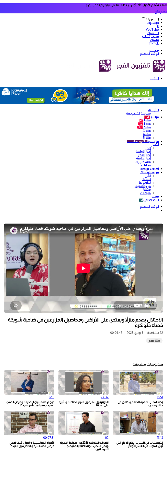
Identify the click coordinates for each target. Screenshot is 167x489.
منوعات (145, 193)
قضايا (147, 189)
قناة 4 (147, 134)
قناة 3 (147, 130)
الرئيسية (153, 110)
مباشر (151, 117)
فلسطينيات (143, 162)
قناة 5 (147, 137)
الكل (148, 148)
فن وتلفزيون (142, 186)
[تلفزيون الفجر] (113, 71)
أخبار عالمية (143, 158)
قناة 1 (145, 120)
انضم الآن (161, 11)
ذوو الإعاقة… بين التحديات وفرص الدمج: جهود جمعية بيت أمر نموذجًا (30, 403)
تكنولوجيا (145, 182)
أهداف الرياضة (149, 168)
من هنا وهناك (149, 172)
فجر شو (143, 141)
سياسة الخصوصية (138, 113)
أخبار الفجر (144, 155)
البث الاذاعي (149, 200)
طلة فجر (154, 340)
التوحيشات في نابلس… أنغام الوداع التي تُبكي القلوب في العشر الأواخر (139, 444)
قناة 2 (144, 127)
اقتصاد (146, 179)
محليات (146, 165)
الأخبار (155, 144)
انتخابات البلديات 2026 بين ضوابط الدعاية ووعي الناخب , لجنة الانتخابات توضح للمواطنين (84, 446)
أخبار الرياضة (143, 151)
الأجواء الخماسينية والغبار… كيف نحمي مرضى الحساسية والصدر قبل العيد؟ (32, 444)
